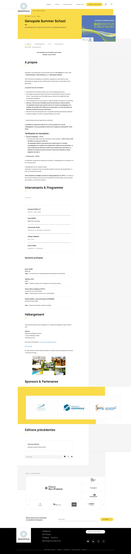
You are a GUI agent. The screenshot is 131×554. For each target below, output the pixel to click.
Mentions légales (49, 549)
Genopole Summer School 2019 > (37, 447)
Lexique (84, 549)
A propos (28, 44)
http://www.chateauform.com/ (47, 342)
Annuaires (67, 549)
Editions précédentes (33, 47)
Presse (59, 549)
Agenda (43, 10)
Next (102, 421)
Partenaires (59, 44)
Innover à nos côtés (94, 4)
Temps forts (80, 4)
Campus (48, 4)
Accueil (33, 10)
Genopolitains (67, 4)
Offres (57, 4)
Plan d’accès (28, 346)
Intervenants (40, 44)
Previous (98, 421)
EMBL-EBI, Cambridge (34, 221)
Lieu (49, 44)
